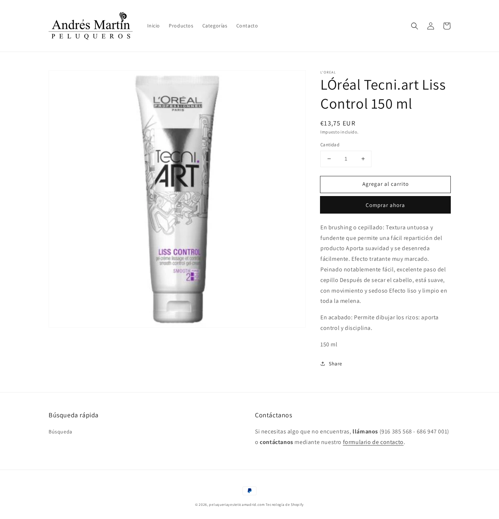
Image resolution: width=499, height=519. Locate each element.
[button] (415, 26)
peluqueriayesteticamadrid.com (236, 504)
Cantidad (329, 145)
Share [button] (335, 363)
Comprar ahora (385, 205)
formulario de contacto (373, 442)
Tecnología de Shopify (285, 504)
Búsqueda (60, 431)
